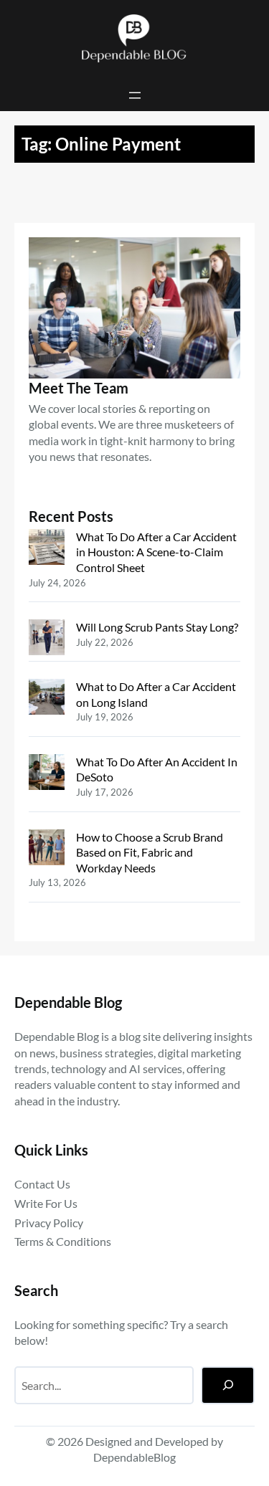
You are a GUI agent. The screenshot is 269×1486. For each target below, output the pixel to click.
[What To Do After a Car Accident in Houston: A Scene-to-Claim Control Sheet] (47, 548)
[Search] (228, 1385)
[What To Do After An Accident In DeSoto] (47, 774)
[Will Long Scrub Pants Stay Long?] (47, 639)
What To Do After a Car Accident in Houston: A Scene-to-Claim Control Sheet (156, 552)
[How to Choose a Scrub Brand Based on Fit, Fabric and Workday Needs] (47, 849)
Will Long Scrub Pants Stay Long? (157, 627)
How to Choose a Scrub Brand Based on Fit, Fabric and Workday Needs (149, 852)
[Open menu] (134, 95)
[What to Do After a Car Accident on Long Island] (47, 698)
